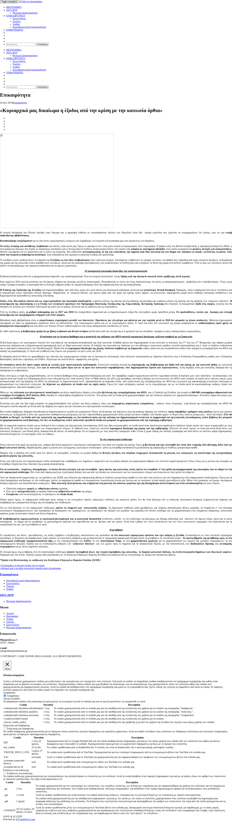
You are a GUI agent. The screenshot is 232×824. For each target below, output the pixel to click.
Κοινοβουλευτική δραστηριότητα (29, 27)
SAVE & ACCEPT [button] (13, 816)
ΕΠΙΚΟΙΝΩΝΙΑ (14, 30)
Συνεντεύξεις (19, 18)
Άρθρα (16, 24)
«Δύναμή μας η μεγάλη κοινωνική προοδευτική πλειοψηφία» (30, 568)
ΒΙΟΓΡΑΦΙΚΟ (13, 7)
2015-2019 (11, 10)
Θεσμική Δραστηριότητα (25, 13)
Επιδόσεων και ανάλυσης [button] (16, 770)
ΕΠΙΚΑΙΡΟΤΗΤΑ (15, 15)
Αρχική (10, 613)
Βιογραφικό (12, 616)
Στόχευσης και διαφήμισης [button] (16, 725)
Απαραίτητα (13, 695)
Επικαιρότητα (20, 102)
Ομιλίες (17, 21)
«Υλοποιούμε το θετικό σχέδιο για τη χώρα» (22, 565)
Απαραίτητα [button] (9, 692)
